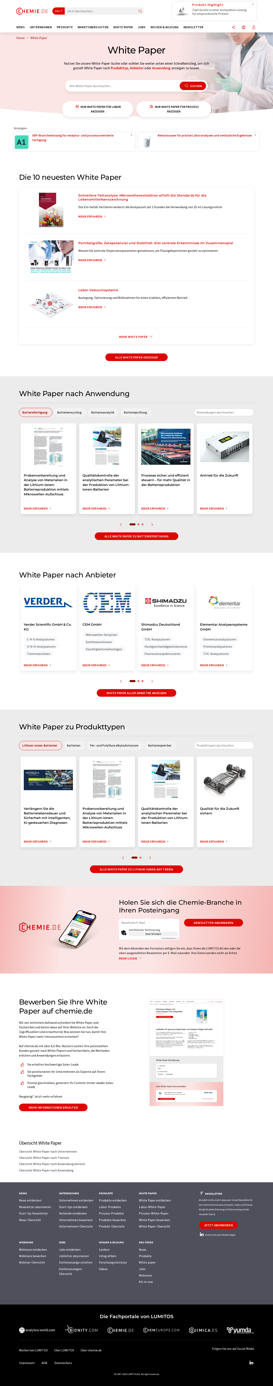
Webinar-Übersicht (32, 1262)
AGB (44, 1363)
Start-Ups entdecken (73, 1207)
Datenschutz (63, 1363)
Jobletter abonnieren (74, 1256)
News (142, 1250)
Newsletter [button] (193, 27)
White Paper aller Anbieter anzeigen (136, 693)
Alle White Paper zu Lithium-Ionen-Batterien (136, 869)
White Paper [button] (123, 27)
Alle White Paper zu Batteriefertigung (137, 536)
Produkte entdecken (113, 1200)
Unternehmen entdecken (76, 1200)
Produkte (145, 1256)
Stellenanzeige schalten (75, 1262)
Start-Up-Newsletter (33, 1213)
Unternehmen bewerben (76, 1220)
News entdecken (30, 1200)
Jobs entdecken (70, 1250)
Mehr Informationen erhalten (53, 1107)
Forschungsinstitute (113, 1262)
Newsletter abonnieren (213, 923)
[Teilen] (233, 27)
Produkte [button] (65, 27)
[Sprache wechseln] (243, 27)
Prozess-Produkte (111, 1213)
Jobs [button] (142, 27)
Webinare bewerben (32, 1256)
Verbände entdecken (73, 1213)
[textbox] (224, 412)
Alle (57, 11)
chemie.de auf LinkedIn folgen (220, 1234)
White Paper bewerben (154, 1220)
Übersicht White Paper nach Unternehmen (48, 1151)
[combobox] (224, 412)
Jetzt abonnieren (218, 1225)
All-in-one (146, 1282)
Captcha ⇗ (169, 938)
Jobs (142, 1269)
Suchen (195, 86)
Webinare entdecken (33, 1250)
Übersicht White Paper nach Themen (44, 1158)
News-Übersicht (30, 1220)
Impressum (27, 1363)
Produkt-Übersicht (112, 1226)
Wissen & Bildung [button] (164, 27)
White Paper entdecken (155, 1200)
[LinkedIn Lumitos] (251, 1363)
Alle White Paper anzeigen (136, 357)
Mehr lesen (128, 958)
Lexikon (104, 1250)
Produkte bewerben (112, 1220)
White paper (147, 1262)
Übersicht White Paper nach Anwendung (46, 1170)
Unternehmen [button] (41, 27)
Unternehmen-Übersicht (76, 1226)
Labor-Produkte (110, 1207)
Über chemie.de (91, 1350)
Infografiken (107, 1256)
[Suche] (140, 11)
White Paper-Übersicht (154, 1226)
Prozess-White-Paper (153, 1213)
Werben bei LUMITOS (33, 1350)
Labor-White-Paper (152, 1207)
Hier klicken (153, 934)
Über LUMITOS (64, 1350)
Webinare (145, 1275)
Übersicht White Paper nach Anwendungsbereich (52, 1164)
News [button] (20, 27)
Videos (103, 1269)
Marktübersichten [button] (93, 27)
